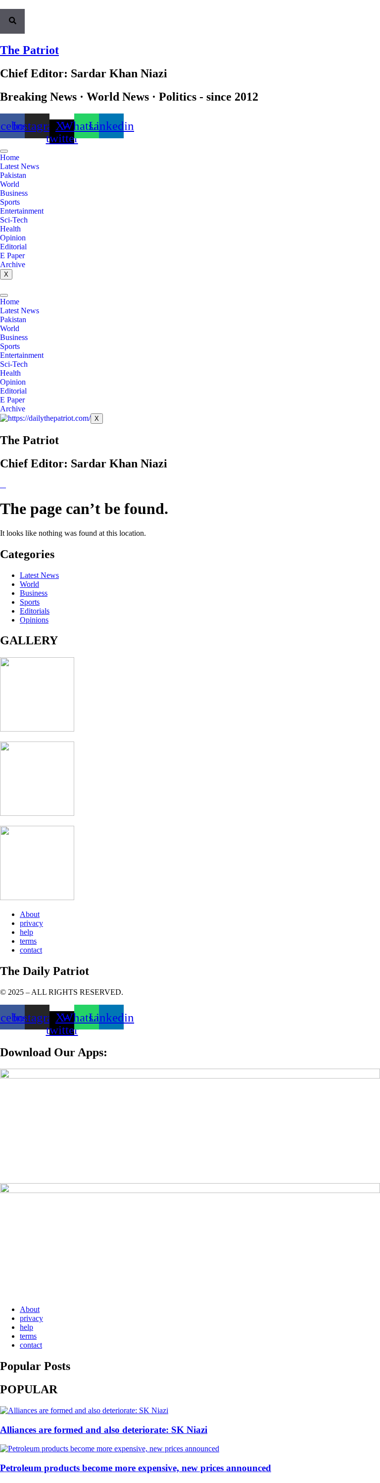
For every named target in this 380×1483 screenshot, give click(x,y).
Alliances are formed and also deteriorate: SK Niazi (103, 1430)
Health (10, 229)
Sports (10, 202)
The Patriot (29, 50)
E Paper (12, 255)
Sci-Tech (14, 220)
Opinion (13, 237)
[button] (3, 4)
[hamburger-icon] (4, 151)
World (9, 184)
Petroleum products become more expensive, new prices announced (135, 1468)
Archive (12, 264)
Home (9, 157)
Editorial (13, 246)
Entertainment (22, 211)
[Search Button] (12, 21)
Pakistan (13, 175)
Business (14, 193)
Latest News (19, 166)
